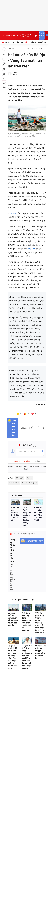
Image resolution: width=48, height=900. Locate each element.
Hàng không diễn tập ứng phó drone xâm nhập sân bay (40, 652)
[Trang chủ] (3, 42)
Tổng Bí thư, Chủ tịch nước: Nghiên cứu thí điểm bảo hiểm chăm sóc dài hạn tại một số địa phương (27, 657)
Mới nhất (8, 42)
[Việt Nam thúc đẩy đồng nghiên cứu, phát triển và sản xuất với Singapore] (27, 607)
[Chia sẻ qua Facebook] (31, 428)
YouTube (15, 35)
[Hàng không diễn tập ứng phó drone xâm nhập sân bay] (40, 640)
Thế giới (33, 42)
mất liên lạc (14, 483)
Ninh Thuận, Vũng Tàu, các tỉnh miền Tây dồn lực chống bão (27, 516)
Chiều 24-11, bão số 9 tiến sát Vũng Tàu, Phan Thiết (38, 514)
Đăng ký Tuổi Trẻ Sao (41, 35)
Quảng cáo (29, 35)
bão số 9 (32, 249)
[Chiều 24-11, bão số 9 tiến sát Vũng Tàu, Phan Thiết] (38, 502)
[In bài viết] (4, 88)
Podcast (7, 35)
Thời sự (26, 42)
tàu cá (13, 213)
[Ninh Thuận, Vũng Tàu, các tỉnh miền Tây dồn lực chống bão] (27, 502)
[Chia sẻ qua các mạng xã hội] (43, 428)
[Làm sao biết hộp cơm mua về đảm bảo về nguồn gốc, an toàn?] (13, 607)
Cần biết (23, 35)
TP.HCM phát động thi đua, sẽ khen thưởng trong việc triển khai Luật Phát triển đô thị (40, 623)
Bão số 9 (19, 478)
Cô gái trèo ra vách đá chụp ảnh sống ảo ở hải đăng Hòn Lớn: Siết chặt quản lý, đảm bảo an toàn (13, 657)
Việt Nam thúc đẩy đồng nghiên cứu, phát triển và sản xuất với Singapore (27, 621)
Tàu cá (29, 478)
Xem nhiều (15, 42)
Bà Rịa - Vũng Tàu (29, 483)
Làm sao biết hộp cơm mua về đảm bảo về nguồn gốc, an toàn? (13, 619)
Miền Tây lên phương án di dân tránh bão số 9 (15, 514)
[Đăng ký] (32, 541)
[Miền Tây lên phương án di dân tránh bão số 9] (15, 502)
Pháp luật (40, 42)
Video (22, 42)
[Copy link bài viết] (37, 428)
